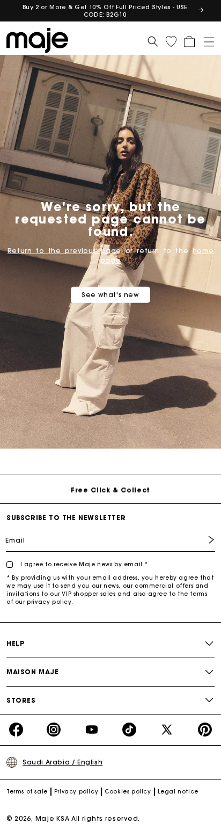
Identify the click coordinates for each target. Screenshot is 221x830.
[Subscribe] (203, 539)
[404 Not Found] (40, 40)
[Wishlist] (171, 41)
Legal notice (178, 791)
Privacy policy (76, 791)
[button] (205, 39)
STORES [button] (21, 700)
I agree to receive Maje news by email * (83, 564)
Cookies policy (128, 791)
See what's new (110, 295)
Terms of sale (27, 791)
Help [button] (15, 643)
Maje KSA (52, 818)
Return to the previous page (64, 251)
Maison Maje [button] (32, 672)
